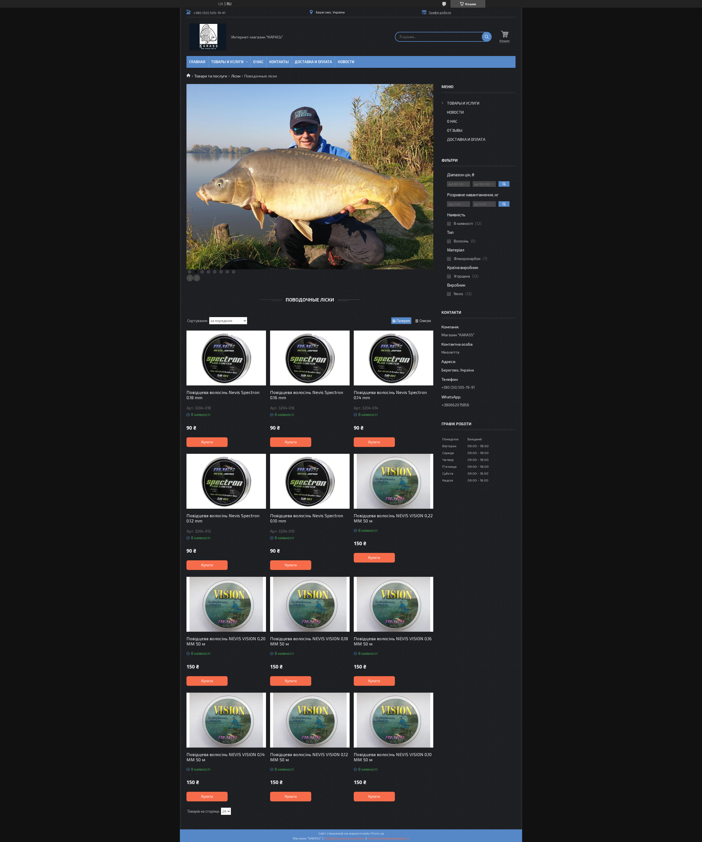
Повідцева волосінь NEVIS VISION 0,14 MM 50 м (225, 757)
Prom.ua (377, 833)
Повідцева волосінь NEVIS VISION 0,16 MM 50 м (393, 641)
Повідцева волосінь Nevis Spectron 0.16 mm (306, 395)
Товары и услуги (227, 62)
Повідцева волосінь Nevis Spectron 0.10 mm (306, 518)
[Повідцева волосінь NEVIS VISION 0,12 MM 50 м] (310, 720)
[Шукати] (487, 37)
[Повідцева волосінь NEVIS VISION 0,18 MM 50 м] (310, 604)
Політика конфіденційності (388, 838)
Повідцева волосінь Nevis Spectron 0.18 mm (222, 395)
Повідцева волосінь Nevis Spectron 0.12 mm (222, 518)
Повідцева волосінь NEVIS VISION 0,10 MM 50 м (393, 757)
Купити (207, 442)
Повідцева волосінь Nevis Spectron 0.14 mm (390, 395)
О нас (258, 62)
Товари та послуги (210, 76)
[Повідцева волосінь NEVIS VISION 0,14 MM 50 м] (226, 720)
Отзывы (454, 130)
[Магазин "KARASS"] (207, 37)
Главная (197, 62)
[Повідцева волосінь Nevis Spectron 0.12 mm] (226, 481)
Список (425, 320)
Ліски (235, 76)
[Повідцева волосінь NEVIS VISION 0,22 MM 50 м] (393, 481)
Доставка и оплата (313, 62)
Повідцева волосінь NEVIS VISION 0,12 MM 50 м (309, 757)
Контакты (279, 62)
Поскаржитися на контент (344, 838)
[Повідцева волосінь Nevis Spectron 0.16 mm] (310, 358)
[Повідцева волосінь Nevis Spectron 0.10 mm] (310, 481)
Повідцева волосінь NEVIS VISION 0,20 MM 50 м (225, 641)
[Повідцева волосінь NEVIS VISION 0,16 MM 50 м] (393, 604)
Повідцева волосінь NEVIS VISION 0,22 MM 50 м (393, 518)
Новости (346, 62)
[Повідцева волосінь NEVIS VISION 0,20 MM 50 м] (226, 604)
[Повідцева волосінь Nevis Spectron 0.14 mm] (393, 358)
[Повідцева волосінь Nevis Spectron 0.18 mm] (226, 358)
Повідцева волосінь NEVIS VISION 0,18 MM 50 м (309, 641)
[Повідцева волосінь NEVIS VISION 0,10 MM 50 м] (393, 720)
